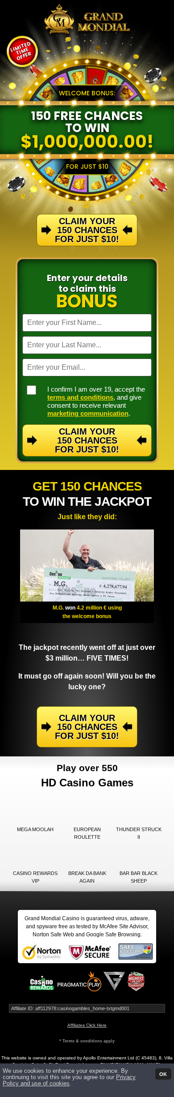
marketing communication (87, 413)
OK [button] (163, 1073)
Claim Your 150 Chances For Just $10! (87, 440)
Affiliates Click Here (87, 1025)
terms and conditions (80, 397)
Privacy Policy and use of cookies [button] (69, 1080)
